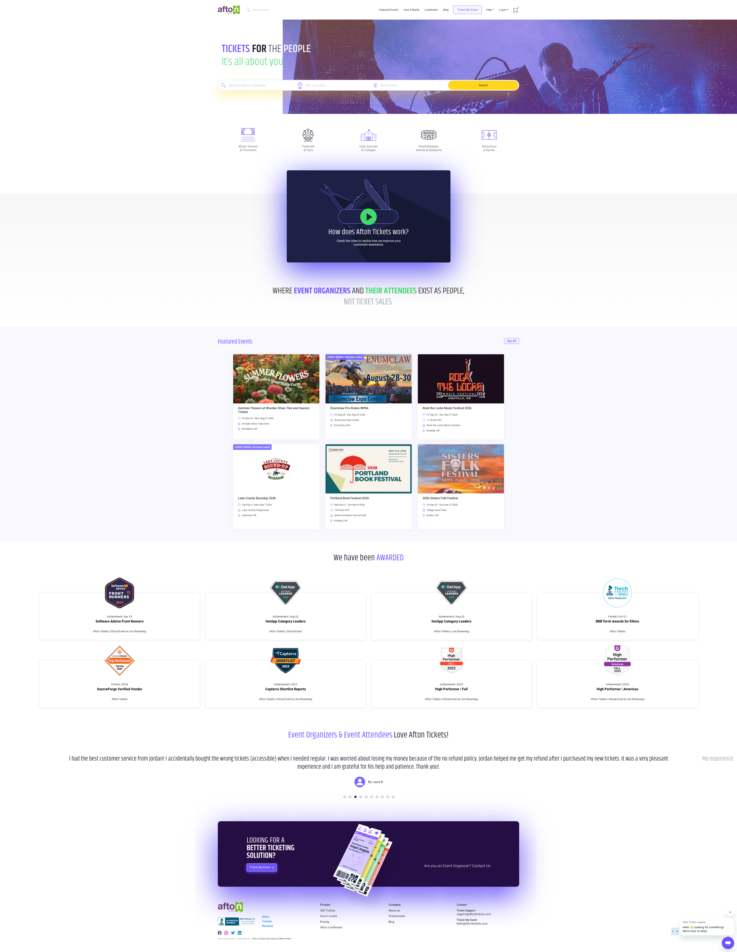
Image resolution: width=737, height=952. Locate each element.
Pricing (324, 922)
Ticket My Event (467, 10)
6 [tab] (371, 797)
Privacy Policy (264, 939)
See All (511, 341)
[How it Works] (368, 216)
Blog (446, 9)
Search (483, 85)
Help (489, 9)
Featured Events (389, 9)
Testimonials (396, 916)
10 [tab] (393, 797)
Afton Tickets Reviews (267, 921)
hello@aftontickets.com (472, 923)
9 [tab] (388, 797)
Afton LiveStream (331, 927)
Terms (254, 939)
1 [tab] (345, 797)
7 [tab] (377, 797)
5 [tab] (366, 797)
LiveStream (431, 9)
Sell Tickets (327, 910)
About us (394, 910)
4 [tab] (361, 797)
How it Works (411, 9)
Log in (502, 9)
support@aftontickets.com (474, 914)
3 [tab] (355, 797)
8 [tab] (382, 797)
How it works (328, 916)
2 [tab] (350, 797)
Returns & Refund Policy (281, 939)
